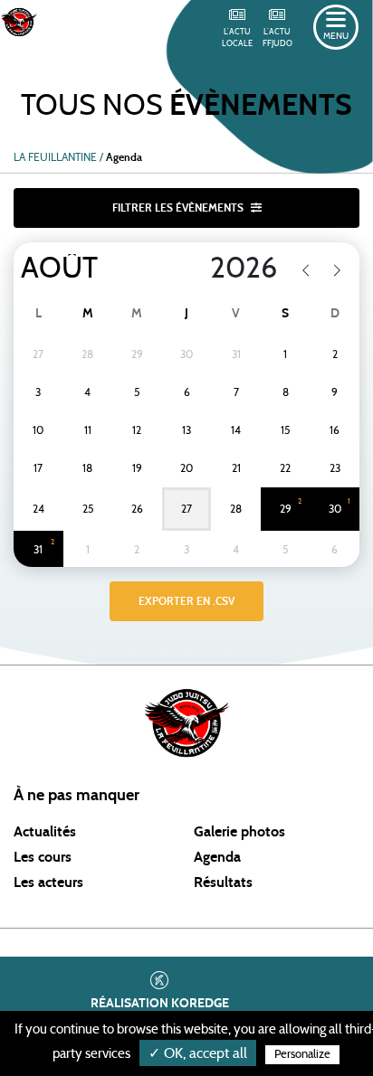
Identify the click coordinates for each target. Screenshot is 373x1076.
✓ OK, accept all (197, 1053)
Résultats (223, 882)
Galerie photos (239, 832)
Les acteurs (48, 882)
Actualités (45, 832)
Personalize (302, 1055)
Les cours (43, 857)
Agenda (217, 857)
